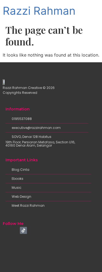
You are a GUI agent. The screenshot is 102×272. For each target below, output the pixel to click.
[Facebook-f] (6, 230)
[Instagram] (14, 230)
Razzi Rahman (39, 10)
